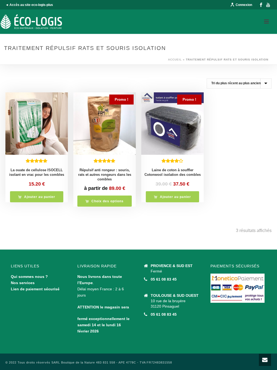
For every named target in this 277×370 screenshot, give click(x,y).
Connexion (244, 5)
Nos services (23, 283)
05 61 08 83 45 (164, 279)
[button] (36, 196)
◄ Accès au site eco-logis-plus (29, 5)
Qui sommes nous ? (29, 276)
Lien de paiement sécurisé (35, 289)
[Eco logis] (31, 21)
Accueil (175, 59)
